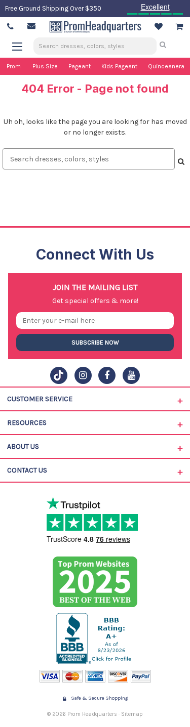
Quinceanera (166, 66)
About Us (23, 446)
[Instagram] (83, 375)
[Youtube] (131, 375)
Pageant (79, 66)
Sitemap (132, 714)
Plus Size (45, 66)
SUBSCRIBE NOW (95, 342)
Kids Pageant (119, 66)
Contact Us (27, 470)
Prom (14, 66)
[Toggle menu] (22, 46)
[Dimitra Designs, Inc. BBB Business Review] (95, 638)
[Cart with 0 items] (179, 27)
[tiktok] (58, 375)
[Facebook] (107, 375)
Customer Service (39, 399)
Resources (27, 422)
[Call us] (10, 27)
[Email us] (31, 26)
